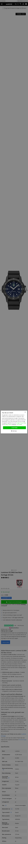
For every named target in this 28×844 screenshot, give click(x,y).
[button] (14, 431)
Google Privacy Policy (21, 423)
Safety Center (8, 424)
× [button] (25, 412)
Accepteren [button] (14, 427)
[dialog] (14, 422)
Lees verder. (19, 424)
